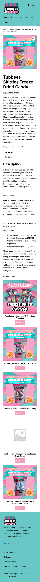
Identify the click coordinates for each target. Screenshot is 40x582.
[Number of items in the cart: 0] (34, 11)
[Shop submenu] (16, 17)
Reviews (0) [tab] (10, 157)
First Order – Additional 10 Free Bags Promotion (20, 317)
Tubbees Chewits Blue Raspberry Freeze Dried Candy (20, 502)
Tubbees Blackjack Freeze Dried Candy (20, 409)
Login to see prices (11, 93)
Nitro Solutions (10, 576)
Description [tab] (10, 152)
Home (5, 29)
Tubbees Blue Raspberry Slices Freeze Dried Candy (20, 455)
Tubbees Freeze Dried (16, 29)
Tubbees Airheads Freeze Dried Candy (20, 363)
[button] (33, 38)
